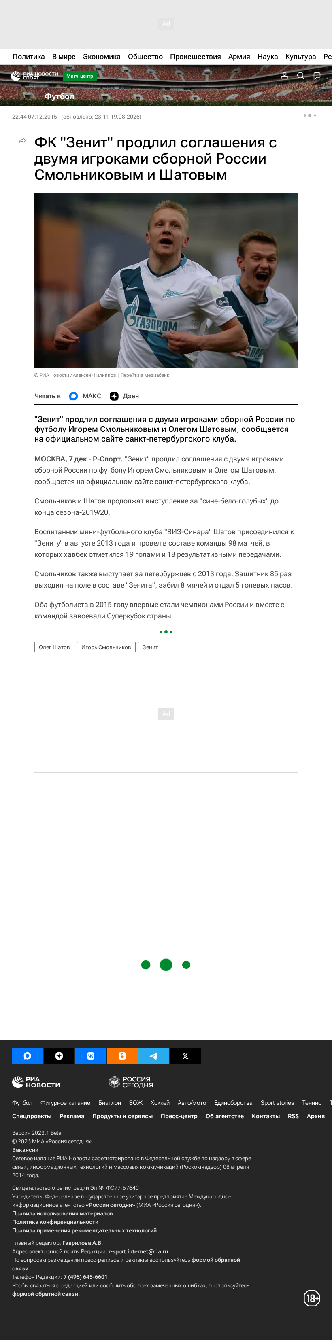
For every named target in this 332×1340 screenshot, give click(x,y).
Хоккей (160, 1102)
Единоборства (233, 1102)
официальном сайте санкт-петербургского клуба (167, 481)
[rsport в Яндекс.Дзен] (59, 1056)
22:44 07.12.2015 (34, 116)
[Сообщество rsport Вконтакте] (90, 1056)
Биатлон (109, 1102)
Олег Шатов (54, 647)
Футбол (22, 1102)
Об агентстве (225, 1116)
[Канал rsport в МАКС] (27, 1056)
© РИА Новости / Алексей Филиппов (75, 375)
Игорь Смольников (106, 647)
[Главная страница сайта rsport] (52, 76)
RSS (293, 1116)
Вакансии (25, 1150)
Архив (316, 1116)
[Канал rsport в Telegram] (153, 1056)
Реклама (72, 1116)
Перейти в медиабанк (145, 375)
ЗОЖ (136, 1102)
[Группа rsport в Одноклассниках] (122, 1056)
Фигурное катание (65, 1102)
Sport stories (277, 1102)
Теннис (311, 1102)
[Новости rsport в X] (185, 1056)
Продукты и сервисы (122, 1116)
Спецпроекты (31, 1116)
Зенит (150, 647)
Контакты (266, 1116)
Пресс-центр (179, 1116)
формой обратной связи (45, 1294)
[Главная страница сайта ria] (13, 76)
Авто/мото (192, 1102)
